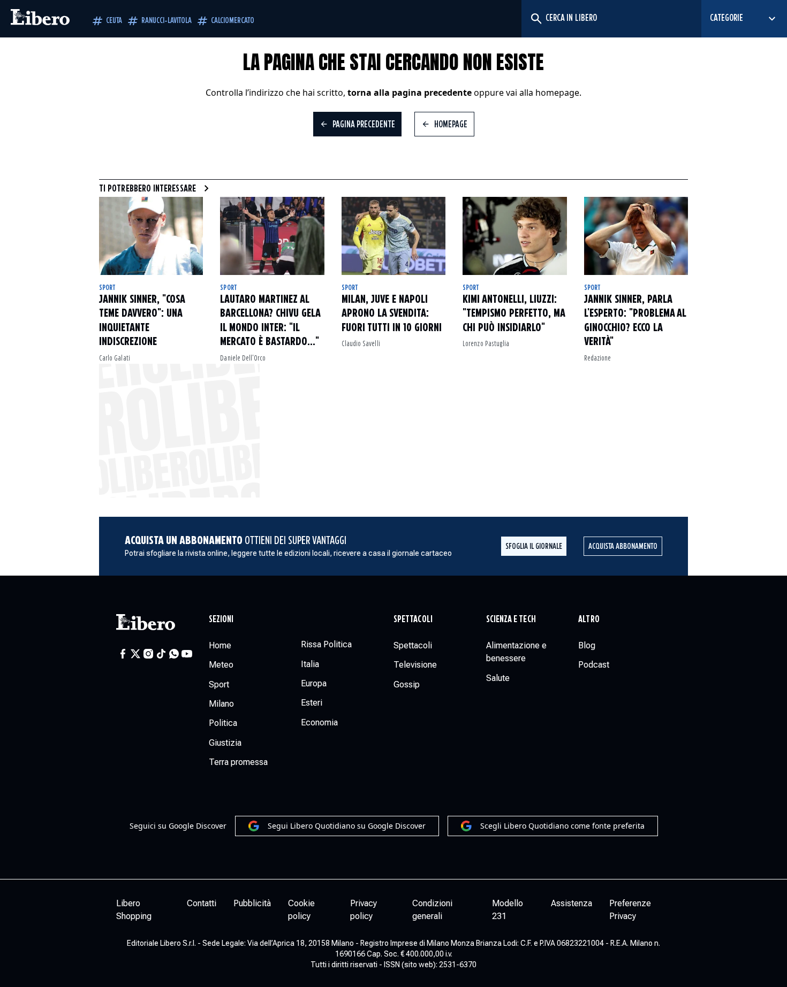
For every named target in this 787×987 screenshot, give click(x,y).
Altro (588, 619)
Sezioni (221, 619)
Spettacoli (413, 619)
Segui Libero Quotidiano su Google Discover (347, 826)
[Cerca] (535, 18)
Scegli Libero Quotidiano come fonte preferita (562, 826)
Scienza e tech (511, 619)
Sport (107, 288)
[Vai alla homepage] (40, 18)
